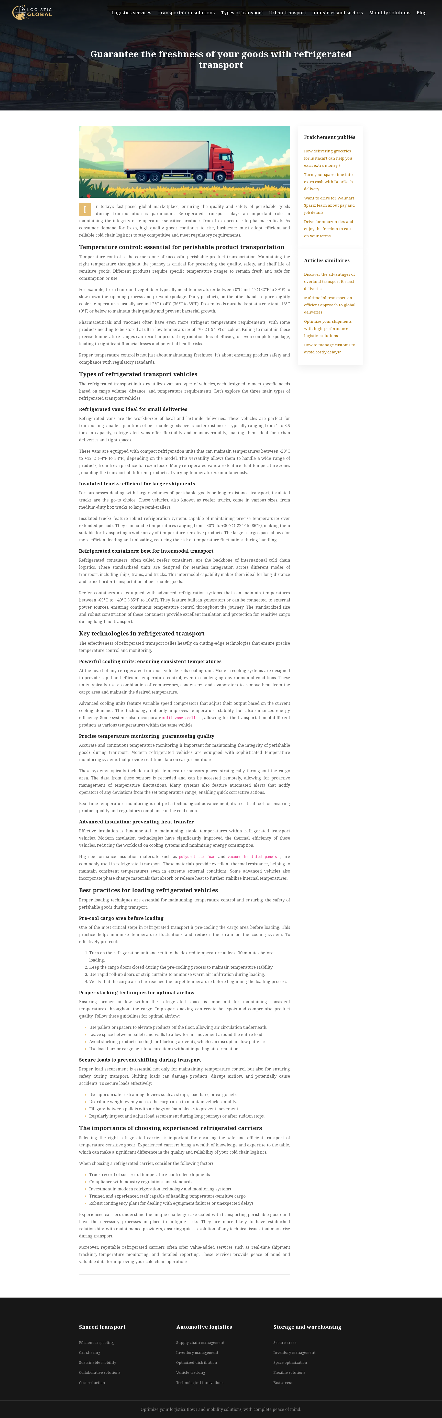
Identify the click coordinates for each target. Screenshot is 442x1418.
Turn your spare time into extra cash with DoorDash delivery (328, 181)
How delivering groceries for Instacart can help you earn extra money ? (328, 158)
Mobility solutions (390, 12)
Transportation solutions (186, 12)
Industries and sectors (337, 12)
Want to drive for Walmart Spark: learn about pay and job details (329, 205)
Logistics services (131, 12)
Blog (422, 12)
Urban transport (287, 12)
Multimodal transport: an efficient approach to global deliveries (330, 305)
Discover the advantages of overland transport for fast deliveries (329, 281)
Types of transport (242, 12)
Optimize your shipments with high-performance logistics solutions (328, 328)
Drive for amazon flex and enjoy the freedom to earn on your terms (328, 228)
